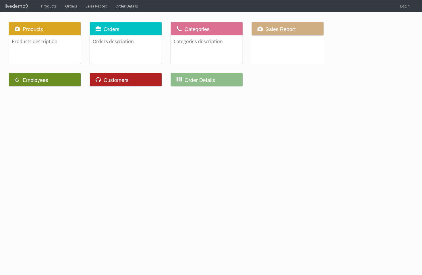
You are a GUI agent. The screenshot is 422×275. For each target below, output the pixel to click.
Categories (197, 29)
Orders (111, 29)
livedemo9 (16, 6)
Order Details (200, 79)
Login (405, 6)
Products (33, 29)
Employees (35, 79)
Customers (116, 79)
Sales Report (281, 29)
